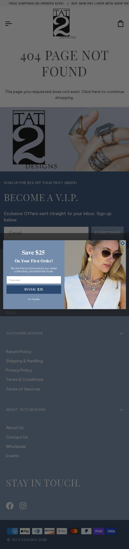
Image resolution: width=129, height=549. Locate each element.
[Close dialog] (122, 243)
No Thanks (34, 299)
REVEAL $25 (34, 289)
